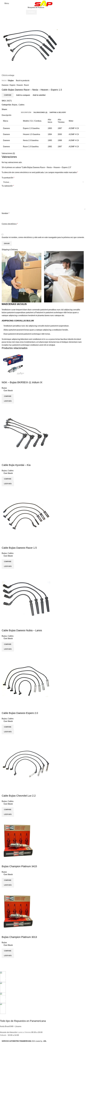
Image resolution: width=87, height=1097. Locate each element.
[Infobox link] (42, 975)
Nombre (5, 213)
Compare (7, 95)
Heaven (20, 85)
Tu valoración (8, 186)
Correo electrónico (10, 224)
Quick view (10, 406)
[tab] (26, 112)
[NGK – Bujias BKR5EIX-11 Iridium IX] (13, 363)
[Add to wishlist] (4, 378)
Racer (26, 85)
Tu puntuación (8, 178)
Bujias (11, 80)
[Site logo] (43, 3)
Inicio (4, 80)
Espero (12, 85)
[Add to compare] (4, 406)
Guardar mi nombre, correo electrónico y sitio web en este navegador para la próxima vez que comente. (43, 237)
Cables (21, 105)
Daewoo (5, 85)
